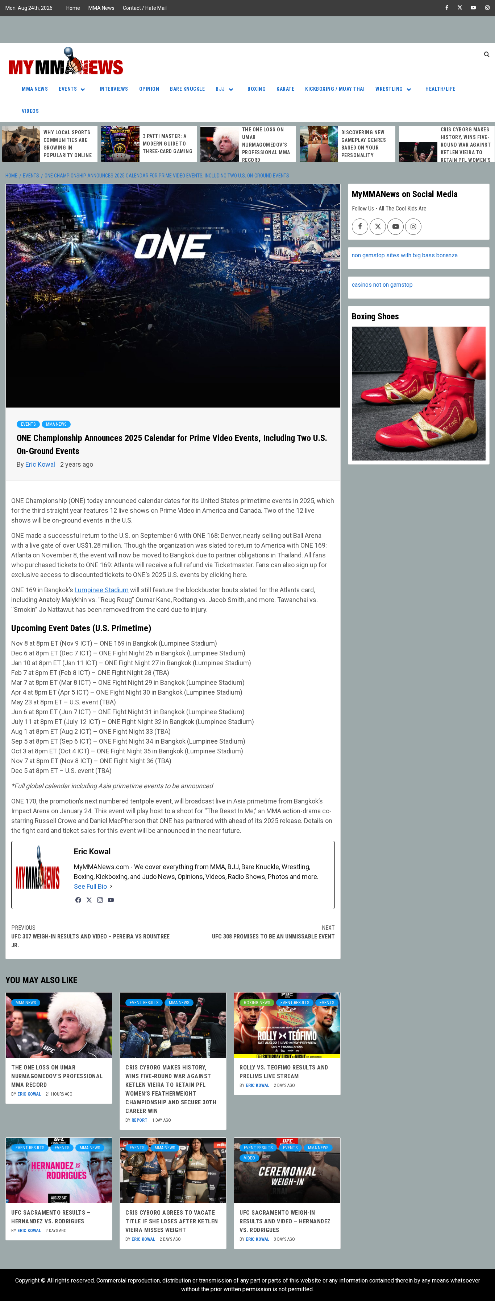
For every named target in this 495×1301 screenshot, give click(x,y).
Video (249, 1158)
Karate (285, 89)
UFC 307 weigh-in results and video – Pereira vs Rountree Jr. (90, 936)
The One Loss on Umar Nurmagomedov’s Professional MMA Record (266, 145)
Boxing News (257, 1002)
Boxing (257, 89)
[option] (49, 144)
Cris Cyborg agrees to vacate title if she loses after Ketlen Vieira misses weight (171, 1221)
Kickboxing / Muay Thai (335, 89)
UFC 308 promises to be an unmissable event (273, 932)
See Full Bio (90, 886)
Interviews (114, 89)
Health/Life (440, 89)
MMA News (101, 8)
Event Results (144, 1002)
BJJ (220, 89)
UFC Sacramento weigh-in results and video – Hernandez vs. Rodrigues (285, 1221)
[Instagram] (100, 900)
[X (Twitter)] (89, 900)
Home (73, 8)
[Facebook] (78, 900)
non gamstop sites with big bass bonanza (405, 255)
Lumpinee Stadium (102, 590)
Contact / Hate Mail (145, 8)
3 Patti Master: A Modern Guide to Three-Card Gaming (168, 143)
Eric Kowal (41, 464)
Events (68, 89)
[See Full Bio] (111, 886)
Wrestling (389, 89)
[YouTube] (111, 900)
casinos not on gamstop (382, 284)
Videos (30, 111)
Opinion (149, 89)
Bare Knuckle (187, 89)
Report (140, 1120)
